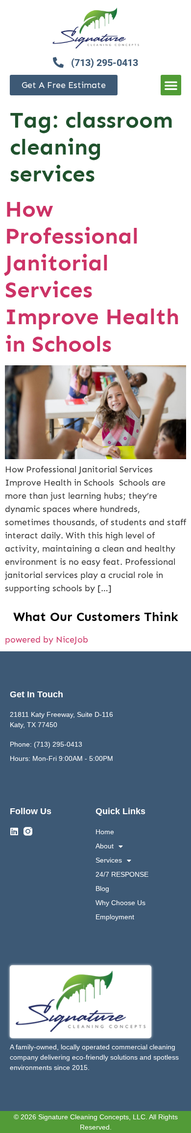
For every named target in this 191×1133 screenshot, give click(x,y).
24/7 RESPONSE (122, 874)
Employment (115, 917)
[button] (171, 85)
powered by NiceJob (46, 639)
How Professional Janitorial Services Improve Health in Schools (92, 276)
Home (105, 832)
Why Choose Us (120, 903)
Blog (102, 888)
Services (109, 860)
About (105, 846)
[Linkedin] (14, 831)
